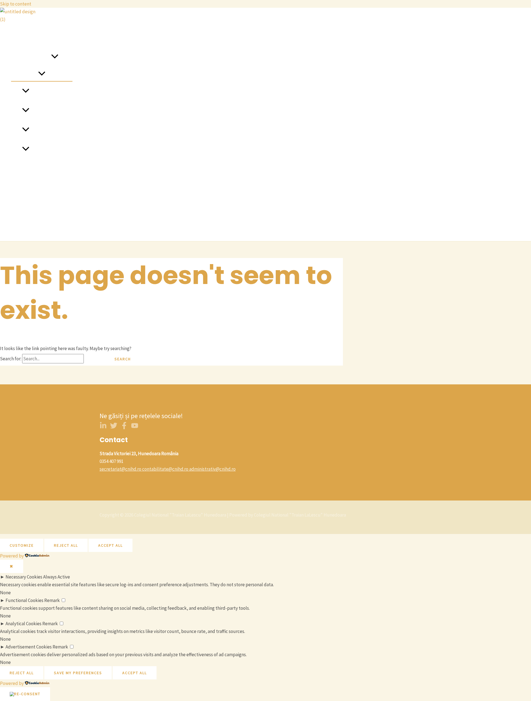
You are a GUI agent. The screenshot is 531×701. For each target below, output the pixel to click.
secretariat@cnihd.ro (120, 469)
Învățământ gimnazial (50, 111)
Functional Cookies (24, 600)
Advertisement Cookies (29, 647)
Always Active (56, 577)
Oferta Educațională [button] (31, 57)
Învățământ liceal (46, 130)
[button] (54, 57)
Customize (22, 545)
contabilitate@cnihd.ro (165, 469)
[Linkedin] (103, 427)
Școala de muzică (46, 149)
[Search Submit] (94, 359)
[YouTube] (134, 427)
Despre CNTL (24, 38)
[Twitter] (113, 427)
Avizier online (24, 188)
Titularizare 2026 (27, 207)
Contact (19, 169)
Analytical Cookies (23, 624)
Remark (52, 600)
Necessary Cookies (24, 577)
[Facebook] (124, 427)
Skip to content (15, 4)
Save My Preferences (78, 672)
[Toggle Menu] (41, 74)
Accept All (110, 545)
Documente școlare (30, 227)
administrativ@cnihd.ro (212, 469)
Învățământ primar (48, 91)
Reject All (66, 545)
